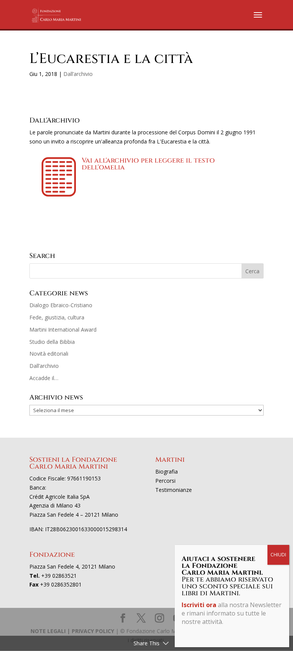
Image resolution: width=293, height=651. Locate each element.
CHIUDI (278, 554)
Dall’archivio (78, 73)
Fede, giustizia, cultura (56, 317)
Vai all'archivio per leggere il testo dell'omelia (148, 164)
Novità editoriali (48, 353)
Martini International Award (63, 329)
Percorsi (165, 480)
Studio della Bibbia (52, 341)
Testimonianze (173, 489)
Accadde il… (43, 378)
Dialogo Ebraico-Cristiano (60, 305)
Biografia (166, 471)
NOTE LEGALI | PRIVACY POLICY (72, 631)
